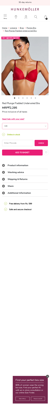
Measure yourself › (38, 398)
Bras (22, 28)
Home (4, 28)
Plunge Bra (31, 28)
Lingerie (13, 28)
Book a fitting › (22, 398)
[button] (47, 376)
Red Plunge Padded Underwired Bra (21, 31)
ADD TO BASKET (22, 152)
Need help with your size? (13, 119)
